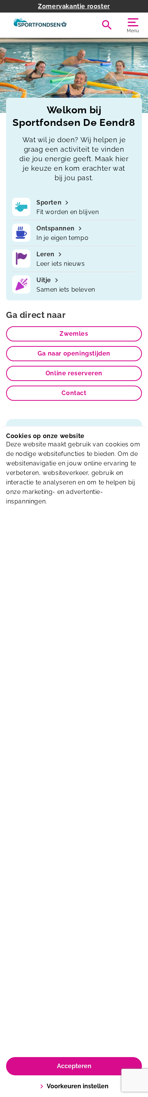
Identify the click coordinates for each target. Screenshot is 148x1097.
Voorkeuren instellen (78, 1086)
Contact (73, 393)
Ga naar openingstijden (74, 353)
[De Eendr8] (40, 25)
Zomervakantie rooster (74, 6)
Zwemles (74, 333)
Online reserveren (74, 373)
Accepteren (74, 1066)
